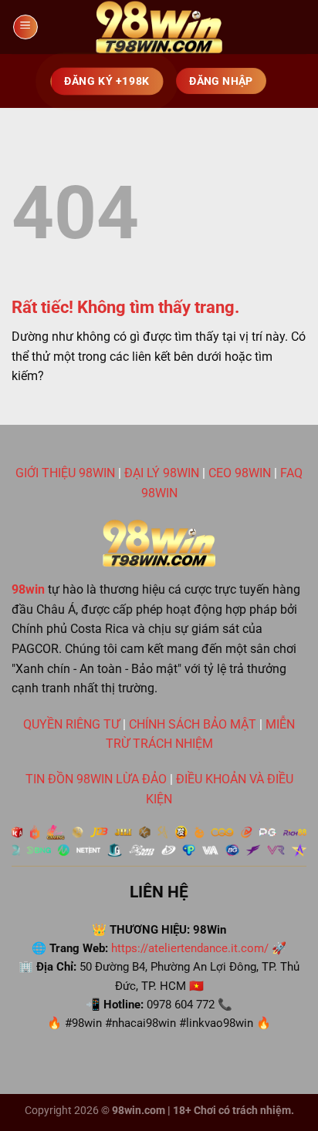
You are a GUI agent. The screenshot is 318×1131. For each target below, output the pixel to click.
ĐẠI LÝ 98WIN (161, 473)
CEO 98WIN (239, 473)
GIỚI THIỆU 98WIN (65, 473)
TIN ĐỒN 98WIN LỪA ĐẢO (96, 779)
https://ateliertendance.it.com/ (190, 948)
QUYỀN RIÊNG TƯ (71, 724)
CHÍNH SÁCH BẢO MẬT (192, 724)
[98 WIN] (159, 27)
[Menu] (25, 27)
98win (28, 589)
